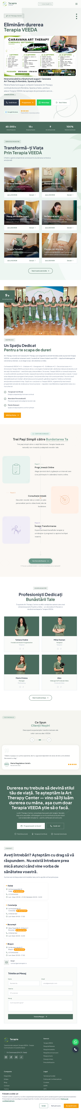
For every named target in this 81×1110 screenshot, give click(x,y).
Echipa (6, 1081)
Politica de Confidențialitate (52, 1081)
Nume (10, 981)
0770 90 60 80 (13, 897)
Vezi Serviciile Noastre (39, 563)
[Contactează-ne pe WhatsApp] (75, 1042)
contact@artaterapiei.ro (19, 966)
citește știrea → (10, 97)
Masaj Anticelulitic (49, 1052)
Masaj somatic (48, 1058)
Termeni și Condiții (49, 1078)
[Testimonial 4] (41, 742)
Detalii (31, 197)
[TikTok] (21, 1060)
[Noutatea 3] (73, 74)
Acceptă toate (71, 1106)
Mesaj (10, 1001)
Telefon (10, 991)
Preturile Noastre (48, 1065)
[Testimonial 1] (36, 742)
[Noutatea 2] (70, 74)
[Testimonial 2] (37, 742)
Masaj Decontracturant (50, 1055)
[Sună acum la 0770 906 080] (75, 1049)
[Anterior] (7, 56)
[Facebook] (11, 1060)
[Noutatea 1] (68, 74)
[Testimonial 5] (43, 742)
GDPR (45, 1088)
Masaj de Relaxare (49, 1049)
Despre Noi (7, 1078)
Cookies (46, 1085)
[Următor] (74, 56)
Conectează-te (46, 4)
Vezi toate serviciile (39, 273)
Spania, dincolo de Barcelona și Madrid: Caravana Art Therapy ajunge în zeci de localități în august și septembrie (28, 81)
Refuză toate (56, 1106)
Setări (44, 1106)
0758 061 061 (12, 916)
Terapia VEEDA (48, 1045)
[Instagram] (6, 1060)
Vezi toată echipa (39, 700)
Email (43, 981)
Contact (7, 1088)
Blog (5, 1085)
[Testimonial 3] (39, 742)
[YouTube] (16, 1060)
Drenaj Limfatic (48, 1061)
